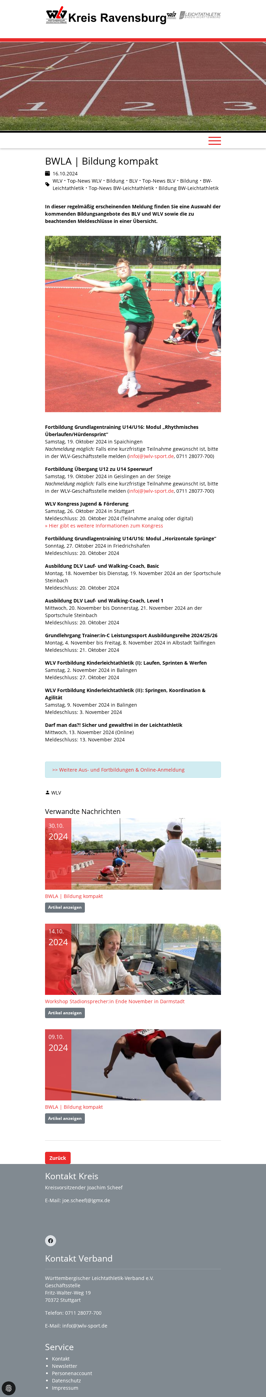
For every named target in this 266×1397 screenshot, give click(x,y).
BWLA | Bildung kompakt (74, 896)
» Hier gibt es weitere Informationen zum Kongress (105, 525)
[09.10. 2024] (133, 1064)
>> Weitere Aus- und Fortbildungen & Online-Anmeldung (118, 769)
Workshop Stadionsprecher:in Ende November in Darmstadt (115, 1001)
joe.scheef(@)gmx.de (86, 1200)
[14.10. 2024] (133, 958)
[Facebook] (50, 1240)
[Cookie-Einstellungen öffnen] (9, 1388)
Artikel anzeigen (65, 907)
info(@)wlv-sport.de (151, 456)
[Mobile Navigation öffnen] (215, 140)
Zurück (58, 1158)
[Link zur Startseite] (106, 14)
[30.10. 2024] (133, 853)
